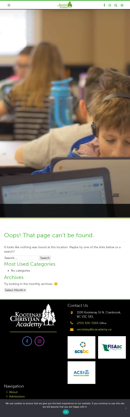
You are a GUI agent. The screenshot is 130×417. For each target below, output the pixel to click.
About (13, 392)
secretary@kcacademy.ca (94, 329)
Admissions (17, 396)
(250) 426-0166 (88, 323)
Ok (65, 412)
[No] (125, 408)
